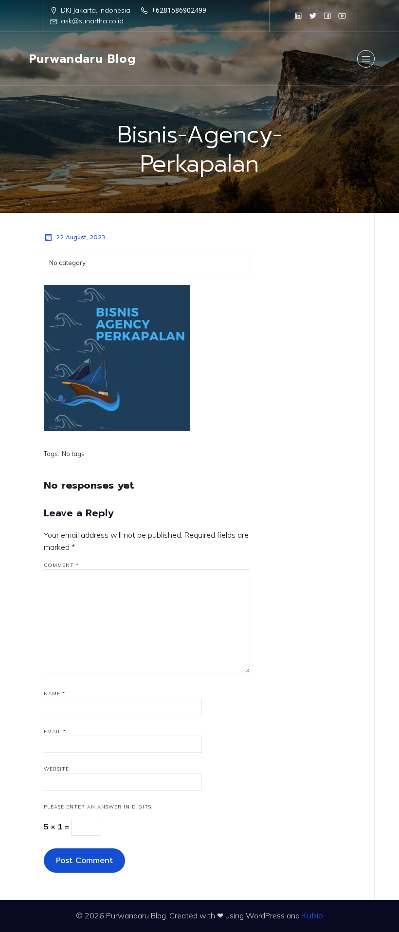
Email (55, 731)
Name (54, 693)
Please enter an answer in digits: (98, 807)
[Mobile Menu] (366, 59)
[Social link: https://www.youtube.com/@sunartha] (342, 15)
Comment (61, 565)
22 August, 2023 (80, 237)
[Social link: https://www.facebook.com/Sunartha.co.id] (327, 15)
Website (56, 769)
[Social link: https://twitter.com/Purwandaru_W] (313, 15)
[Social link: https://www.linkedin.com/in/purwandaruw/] (298, 15)
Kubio (312, 915)
